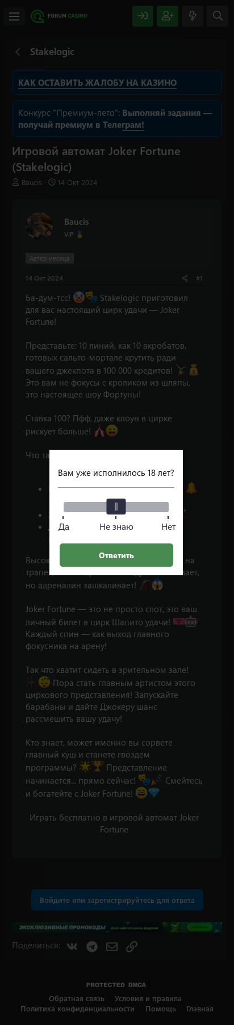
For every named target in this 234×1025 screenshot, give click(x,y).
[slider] (116, 506)
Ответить (116, 555)
